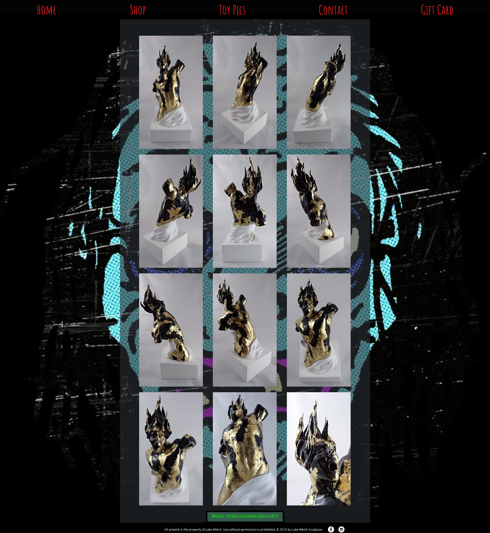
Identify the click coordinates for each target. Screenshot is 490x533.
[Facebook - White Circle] (331, 529)
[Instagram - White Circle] (341, 529)
